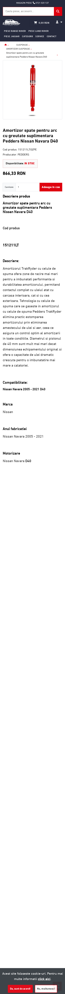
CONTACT (52, 36)
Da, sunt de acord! (20, 988)
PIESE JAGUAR (11, 36)
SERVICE (39, 36)
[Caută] (58, 11)
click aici (44, 979)
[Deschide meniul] (59, 22)
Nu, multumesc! (46, 988)
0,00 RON (43, 22)
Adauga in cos (51, 187)
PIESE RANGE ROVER (15, 31)
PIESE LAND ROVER (38, 31)
